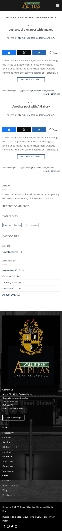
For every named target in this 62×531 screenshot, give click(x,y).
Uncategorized (10, 251)
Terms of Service (36, 517)
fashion (37, 90)
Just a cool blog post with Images (31, 29)
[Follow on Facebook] (4, 526)
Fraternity (8, 432)
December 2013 (11, 288)
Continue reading (31, 79)
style (44, 90)
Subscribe (7, 461)
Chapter (6, 437)
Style (31, 26)
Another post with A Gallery (31, 106)
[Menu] (58, 5)
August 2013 (9, 294)
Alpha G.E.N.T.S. (10, 446)
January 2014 (9, 282)
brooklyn (29, 90)
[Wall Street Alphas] (31, 5)
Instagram (8, 470)
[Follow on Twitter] (12, 526)
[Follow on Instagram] (8, 526)
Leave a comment (51, 94)
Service (6, 442)
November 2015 (11, 270)
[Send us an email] (16, 526)
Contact (6, 451)
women (50, 90)
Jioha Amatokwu (46, 38)
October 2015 (10, 276)
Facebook (7, 466)
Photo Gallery (10, 485)
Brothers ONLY (10, 494)
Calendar (7, 480)
